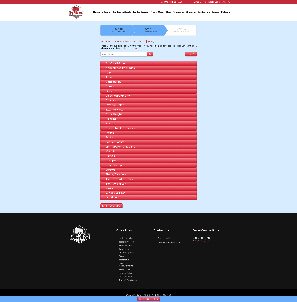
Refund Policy (125, 273)
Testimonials (124, 260)
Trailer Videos (125, 269)
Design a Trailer (102, 12)
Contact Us (204, 12)
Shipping (191, 12)
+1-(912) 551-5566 (129, 48)
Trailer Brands (140, 12)
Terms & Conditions (128, 280)
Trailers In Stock (122, 12)
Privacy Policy (125, 277)
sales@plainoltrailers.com (169, 242)
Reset (190, 54)
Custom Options (221, 12)
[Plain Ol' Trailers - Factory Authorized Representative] (76, 19)
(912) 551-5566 (164, 238)
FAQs (121, 256)
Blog (168, 12)
